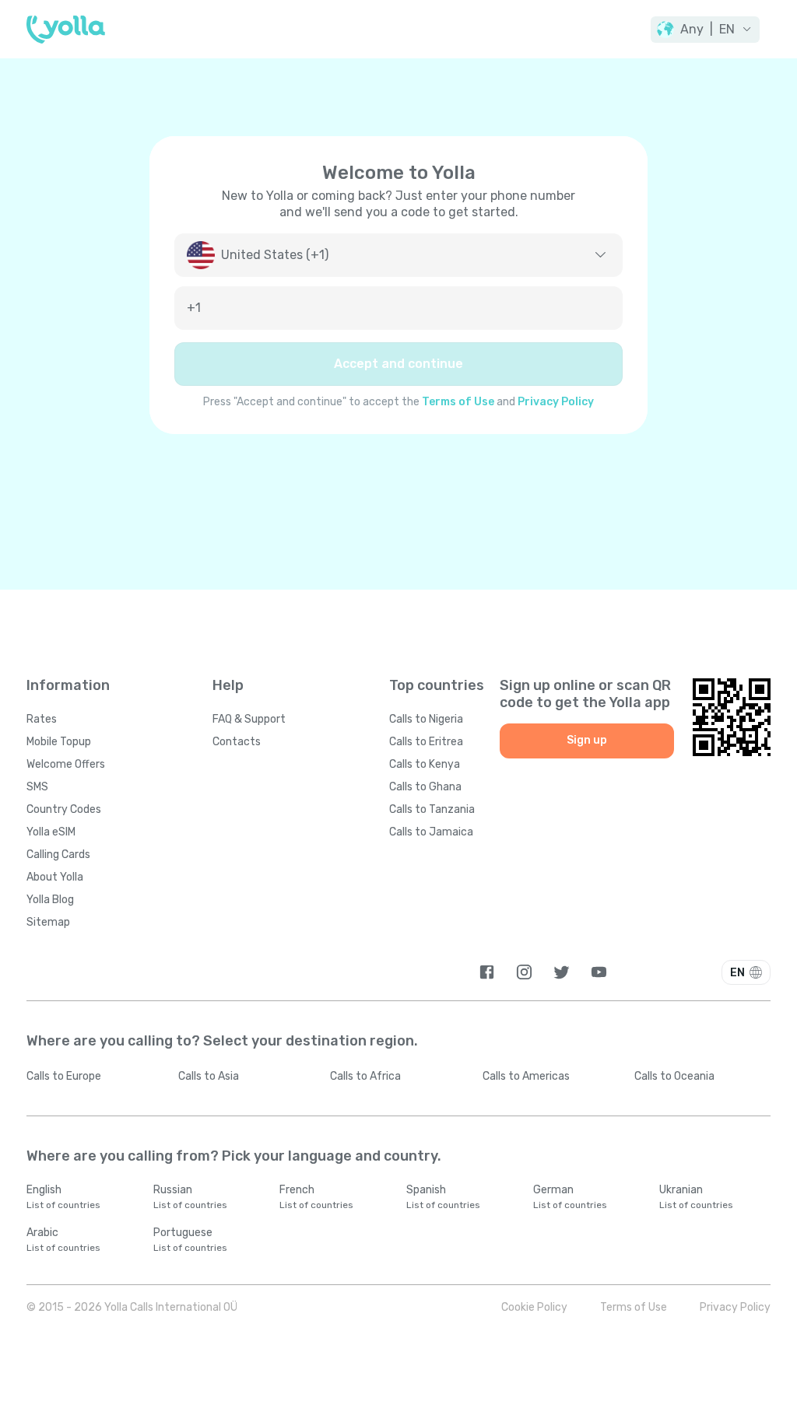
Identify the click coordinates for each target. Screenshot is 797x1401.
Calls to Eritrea (426, 741)
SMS (37, 786)
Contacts (236, 741)
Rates (41, 719)
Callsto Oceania (674, 1076)
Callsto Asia (208, 1076)
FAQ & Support (249, 719)
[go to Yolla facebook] (487, 972)
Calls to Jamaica (431, 832)
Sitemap (48, 922)
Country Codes (63, 809)
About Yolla (54, 877)
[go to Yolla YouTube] (599, 972)
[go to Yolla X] (562, 972)
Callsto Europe (63, 1076)
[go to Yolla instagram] (524, 972)
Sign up (587, 740)
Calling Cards (58, 854)
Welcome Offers (65, 764)
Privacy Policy (556, 401)
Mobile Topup (58, 741)
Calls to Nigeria (426, 719)
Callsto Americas (526, 1076)
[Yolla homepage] (65, 30)
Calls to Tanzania (432, 809)
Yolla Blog (50, 899)
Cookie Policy (534, 1307)
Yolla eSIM (50, 832)
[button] (705, 29)
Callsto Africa (365, 1076)
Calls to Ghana (425, 786)
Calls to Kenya (424, 764)
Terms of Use (458, 401)
